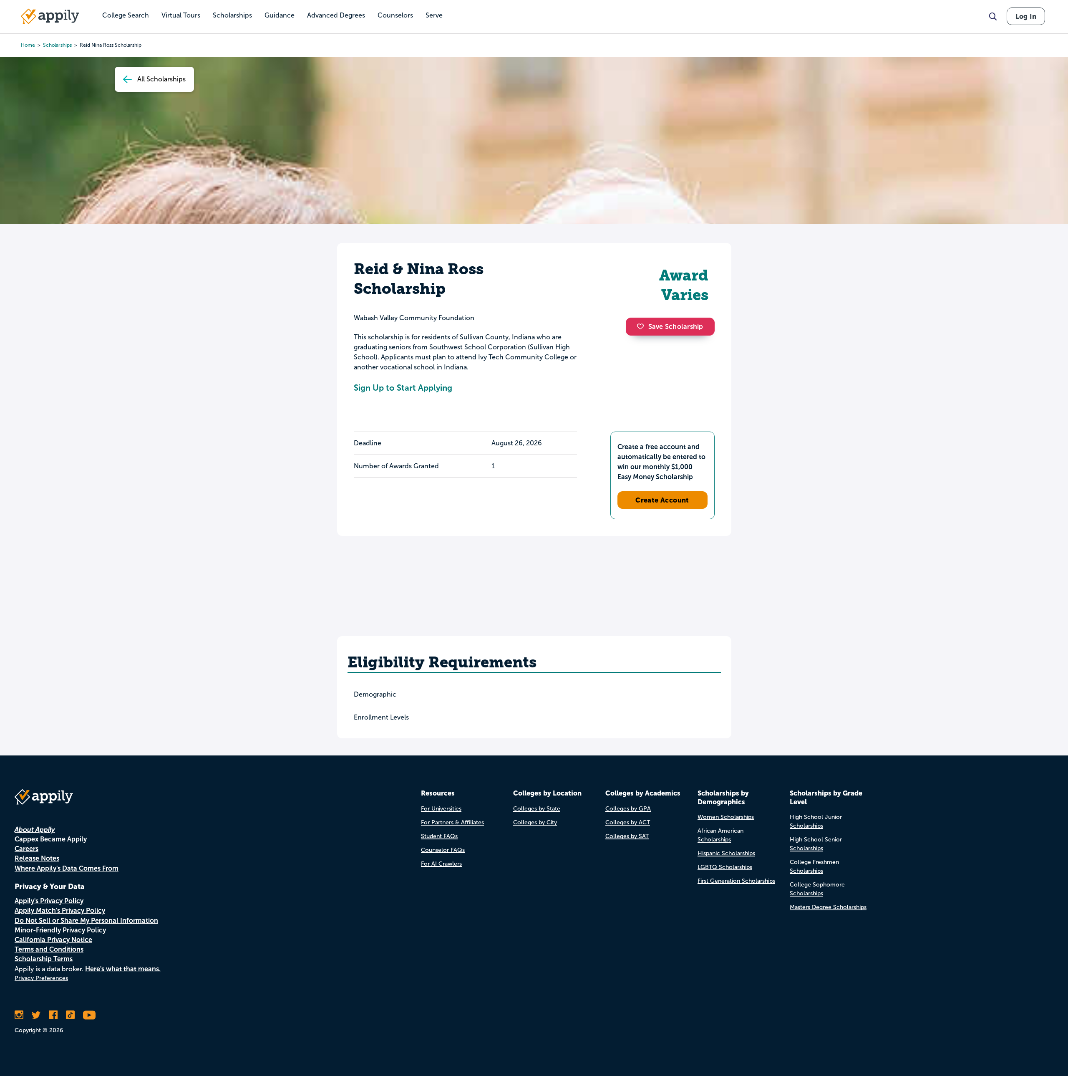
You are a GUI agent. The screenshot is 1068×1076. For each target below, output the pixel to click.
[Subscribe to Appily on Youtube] (89, 1015)
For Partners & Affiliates (452, 822)
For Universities (441, 809)
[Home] (50, 16)
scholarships (57, 45)
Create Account (662, 500)
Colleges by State (536, 809)
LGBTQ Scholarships (725, 867)
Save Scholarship (675, 326)
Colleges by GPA (628, 809)
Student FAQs (439, 836)
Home (28, 45)
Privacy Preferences (41, 978)
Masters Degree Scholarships (828, 907)
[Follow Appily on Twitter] (36, 1015)
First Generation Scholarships (736, 881)
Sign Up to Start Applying (403, 387)
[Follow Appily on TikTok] (70, 1015)
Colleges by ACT (627, 822)
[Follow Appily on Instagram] (19, 1015)
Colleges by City (535, 822)
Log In (1025, 16)
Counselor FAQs (443, 850)
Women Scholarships (726, 817)
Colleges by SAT (627, 836)
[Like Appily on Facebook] (53, 1015)
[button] (642, 326)
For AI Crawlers (441, 864)
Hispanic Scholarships (726, 853)
